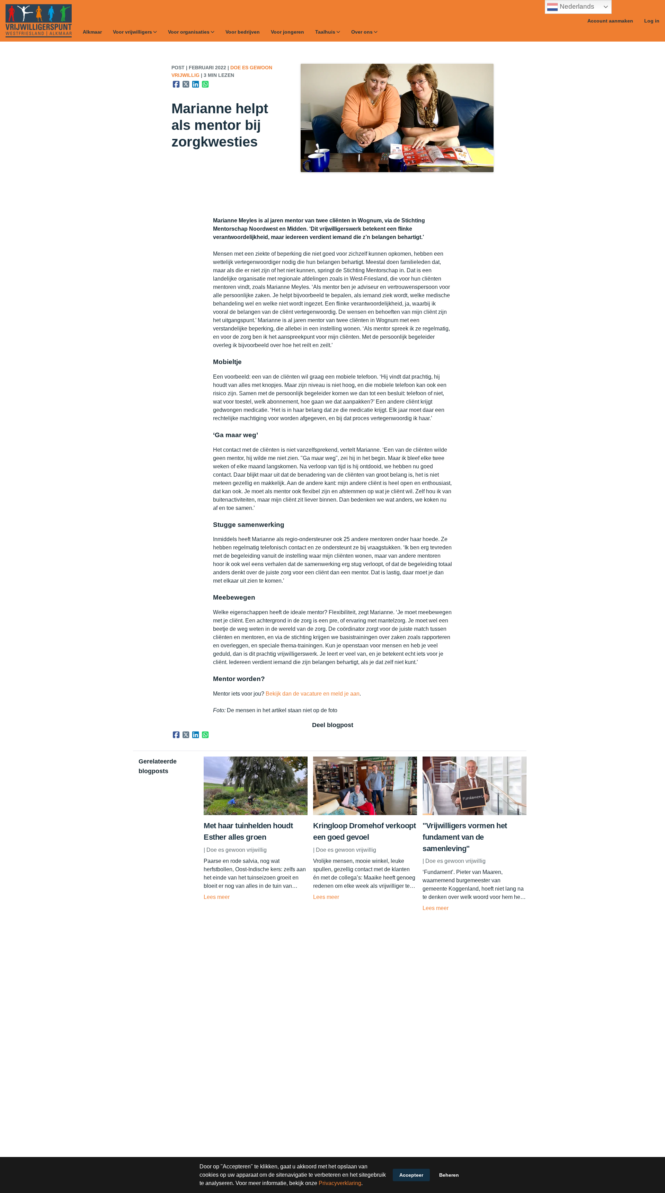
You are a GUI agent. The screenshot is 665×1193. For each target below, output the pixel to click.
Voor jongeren (287, 32)
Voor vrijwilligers (132, 31)
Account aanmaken (610, 21)
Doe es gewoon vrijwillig (236, 850)
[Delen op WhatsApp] (205, 84)
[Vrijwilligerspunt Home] (39, 21)
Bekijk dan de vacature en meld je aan (313, 694)
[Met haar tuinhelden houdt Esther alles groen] (256, 813)
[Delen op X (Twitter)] (186, 84)
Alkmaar (92, 32)
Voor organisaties (189, 31)
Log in (651, 21)
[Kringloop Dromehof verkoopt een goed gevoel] (365, 813)
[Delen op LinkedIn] (196, 84)
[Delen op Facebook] (176, 84)
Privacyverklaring (340, 1183)
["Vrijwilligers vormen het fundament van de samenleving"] (474, 813)
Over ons (362, 31)
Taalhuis (325, 31)
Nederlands (576, 6)
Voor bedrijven (242, 32)
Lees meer (217, 897)
